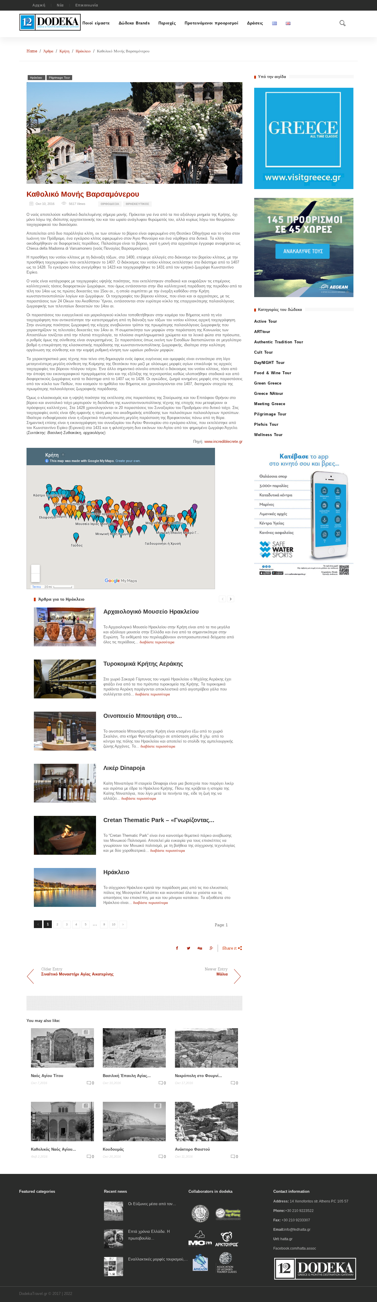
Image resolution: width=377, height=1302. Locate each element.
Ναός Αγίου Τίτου (47, 1076)
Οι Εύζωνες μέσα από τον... (152, 1204)
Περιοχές (167, 23)
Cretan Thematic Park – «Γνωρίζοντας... (158, 820)
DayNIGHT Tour (269, 362)
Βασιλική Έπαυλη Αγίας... (127, 1076)
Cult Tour (263, 352)
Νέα (60, 5)
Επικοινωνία (86, 5)
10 (113, 924)
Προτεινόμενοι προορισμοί (211, 23)
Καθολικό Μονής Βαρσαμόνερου (83, 194)
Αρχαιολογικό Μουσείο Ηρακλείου (151, 611)
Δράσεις (255, 23)
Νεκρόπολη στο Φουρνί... (198, 1076)
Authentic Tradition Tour (278, 342)
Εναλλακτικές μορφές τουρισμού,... (158, 1259)
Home (32, 51)
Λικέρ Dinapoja (124, 768)
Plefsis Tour (266, 424)
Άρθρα (48, 51)
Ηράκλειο (83, 51)
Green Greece (267, 383)
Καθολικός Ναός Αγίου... (53, 1149)
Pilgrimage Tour (59, 77)
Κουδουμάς (113, 1149)
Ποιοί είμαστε (96, 23)
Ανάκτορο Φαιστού (192, 1149)
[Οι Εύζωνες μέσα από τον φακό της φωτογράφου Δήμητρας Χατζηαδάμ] (113, 1211)
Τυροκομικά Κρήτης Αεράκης (143, 663)
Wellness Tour (268, 435)
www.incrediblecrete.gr (223, 441)
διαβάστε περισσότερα (157, 642)
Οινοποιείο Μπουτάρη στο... (142, 716)
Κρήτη (64, 51)
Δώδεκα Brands (134, 23)
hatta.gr (286, 1239)
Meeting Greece (269, 404)
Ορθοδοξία (110, 204)
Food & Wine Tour (272, 373)
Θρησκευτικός (137, 204)
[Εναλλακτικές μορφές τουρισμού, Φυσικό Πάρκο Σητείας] (113, 1266)
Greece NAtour (268, 393)
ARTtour (262, 331)
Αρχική (38, 5)
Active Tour (265, 321)
